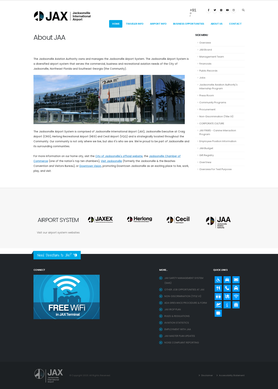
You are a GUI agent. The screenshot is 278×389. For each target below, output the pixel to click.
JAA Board (205, 49)
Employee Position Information (217, 141)
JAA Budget (206, 148)
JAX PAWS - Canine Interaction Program (217, 132)
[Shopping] (235, 304)
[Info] (226, 304)
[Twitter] (214, 10)
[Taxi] (235, 287)
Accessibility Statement (231, 375)
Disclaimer (207, 375)
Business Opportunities (188, 24)
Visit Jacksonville (111, 161)
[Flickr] (221, 10)
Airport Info (158, 24)
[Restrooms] (217, 295)
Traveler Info (135, 24)
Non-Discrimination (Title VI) (216, 116)
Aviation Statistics (176, 322)
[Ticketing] (235, 279)
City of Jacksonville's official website (119, 156)
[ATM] (217, 312)
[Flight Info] (217, 304)
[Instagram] (233, 10)
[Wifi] (235, 295)
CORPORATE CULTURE (211, 123)
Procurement (207, 109)
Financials (205, 63)
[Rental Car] (226, 279)
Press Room (206, 95)
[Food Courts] (217, 287)
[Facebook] (208, 10)
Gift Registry (206, 155)
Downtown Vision (90, 166)
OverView (205, 162)
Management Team (211, 56)
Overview (205, 42)
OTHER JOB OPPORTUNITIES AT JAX (184, 289)
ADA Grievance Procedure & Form (185, 302)
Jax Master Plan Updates (179, 336)
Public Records (208, 70)
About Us (217, 24)
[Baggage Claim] (226, 295)
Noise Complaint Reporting (181, 342)
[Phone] (226, 287)
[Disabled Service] (217, 279)
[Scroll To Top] (271, 384)
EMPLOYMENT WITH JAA (177, 329)
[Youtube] (227, 10)
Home (115, 24)
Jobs (202, 77)
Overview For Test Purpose (215, 169)
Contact (235, 24)
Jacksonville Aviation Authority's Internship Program (218, 86)
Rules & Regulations (177, 316)
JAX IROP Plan (172, 309)
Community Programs (212, 102)
